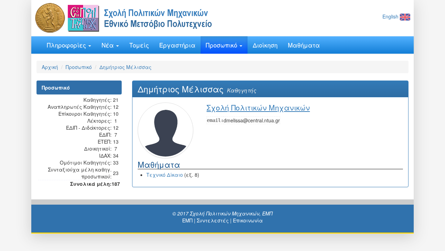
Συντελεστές (213, 220)
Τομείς (139, 44)
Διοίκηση (265, 44)
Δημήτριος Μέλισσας (125, 66)
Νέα (108, 44)
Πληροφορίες (67, 44)
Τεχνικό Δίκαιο (164, 174)
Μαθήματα (304, 44)
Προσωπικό (79, 66)
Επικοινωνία (248, 220)
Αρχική (50, 66)
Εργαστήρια (177, 44)
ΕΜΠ (187, 220)
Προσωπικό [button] (222, 44)
